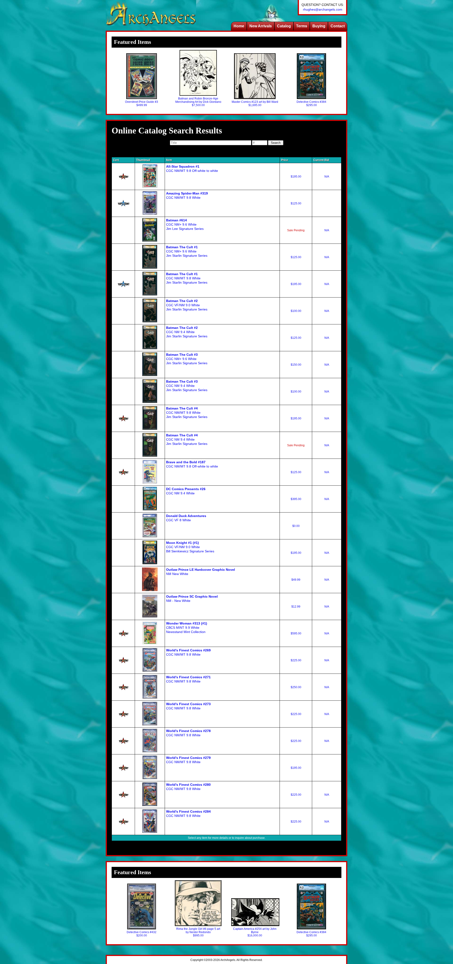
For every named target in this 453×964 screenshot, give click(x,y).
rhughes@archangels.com (322, 9)
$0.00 (296, 526)
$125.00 (296, 203)
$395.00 (296, 499)
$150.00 (296, 364)
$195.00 (296, 176)
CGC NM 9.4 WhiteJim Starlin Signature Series (186, 332)
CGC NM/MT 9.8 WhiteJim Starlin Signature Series (186, 278)
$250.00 (296, 687)
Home (239, 26)
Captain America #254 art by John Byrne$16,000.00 (255, 932)
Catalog (284, 26)
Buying (318, 26)
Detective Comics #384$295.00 (311, 103)
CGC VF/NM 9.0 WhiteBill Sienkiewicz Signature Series (190, 547)
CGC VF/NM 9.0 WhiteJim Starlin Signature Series (186, 305)
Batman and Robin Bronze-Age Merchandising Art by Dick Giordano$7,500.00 (198, 102)
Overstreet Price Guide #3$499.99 (141, 103)
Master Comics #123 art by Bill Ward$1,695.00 (255, 103)
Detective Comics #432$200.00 (141, 934)
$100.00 (296, 311)
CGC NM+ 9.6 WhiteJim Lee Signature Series (185, 224)
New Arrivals (260, 26)
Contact (338, 26)
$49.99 (295, 579)
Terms (301, 26)
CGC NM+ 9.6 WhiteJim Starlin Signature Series (186, 251)
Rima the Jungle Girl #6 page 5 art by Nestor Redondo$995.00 (198, 932)
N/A (326, 176)
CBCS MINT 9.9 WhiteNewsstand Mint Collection (186, 627)
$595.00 (296, 633)
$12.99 (295, 606)
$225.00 (296, 660)
